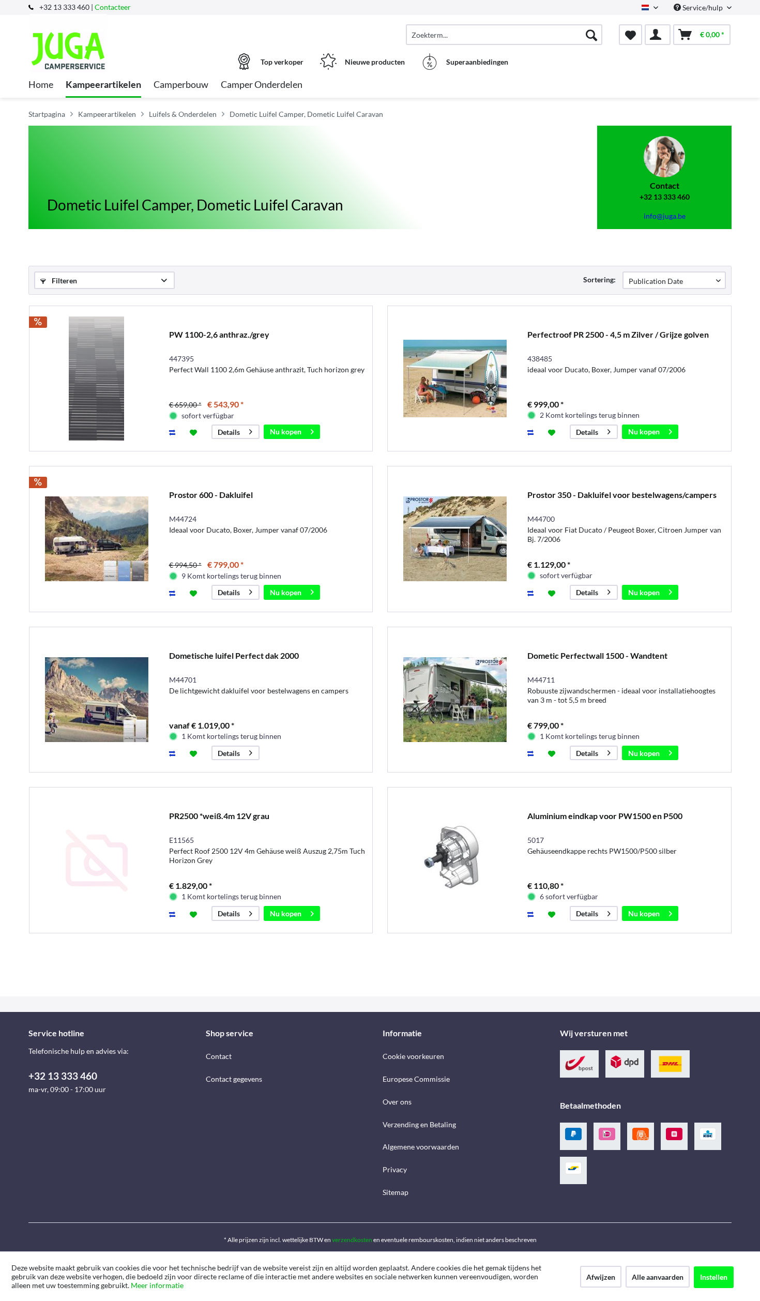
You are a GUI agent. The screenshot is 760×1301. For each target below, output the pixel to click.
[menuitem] (504, 34)
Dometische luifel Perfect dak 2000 (234, 655)
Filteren (63, 280)
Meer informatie (157, 1285)
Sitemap (395, 1192)
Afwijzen (600, 1277)
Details (229, 432)
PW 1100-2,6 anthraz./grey (219, 334)
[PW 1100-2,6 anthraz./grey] (97, 378)
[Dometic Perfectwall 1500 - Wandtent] (455, 700)
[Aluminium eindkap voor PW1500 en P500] (455, 860)
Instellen (713, 1277)
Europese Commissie (416, 1079)
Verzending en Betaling (419, 1124)
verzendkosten (352, 1240)
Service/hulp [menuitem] (702, 7)
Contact (219, 1056)
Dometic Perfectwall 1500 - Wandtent (597, 655)
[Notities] (630, 34)
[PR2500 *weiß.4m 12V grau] (97, 860)
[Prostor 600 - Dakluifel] (97, 539)
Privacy (395, 1169)
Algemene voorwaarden (421, 1146)
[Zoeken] (591, 34)
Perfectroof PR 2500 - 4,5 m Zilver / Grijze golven (618, 334)
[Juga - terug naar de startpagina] (115, 29)
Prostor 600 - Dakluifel (211, 495)
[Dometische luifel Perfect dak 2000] (97, 700)
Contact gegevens (234, 1079)
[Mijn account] (658, 34)
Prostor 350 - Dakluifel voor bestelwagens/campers (622, 495)
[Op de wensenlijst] (195, 432)
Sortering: (599, 279)
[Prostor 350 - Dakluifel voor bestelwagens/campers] (455, 539)
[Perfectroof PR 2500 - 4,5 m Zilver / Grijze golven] (455, 378)
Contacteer (113, 7)
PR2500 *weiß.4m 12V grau (219, 816)
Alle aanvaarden (657, 1277)
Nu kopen (285, 431)
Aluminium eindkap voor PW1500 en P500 (604, 816)
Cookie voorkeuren (413, 1056)
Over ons (397, 1101)
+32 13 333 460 (62, 1076)
